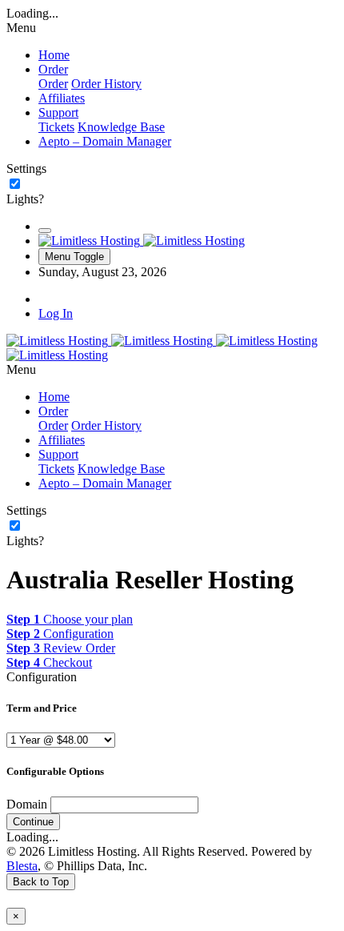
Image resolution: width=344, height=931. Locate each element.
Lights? (25, 199)
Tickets (56, 127)
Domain (26, 804)
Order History (106, 83)
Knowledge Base (121, 127)
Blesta (22, 866)
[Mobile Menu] (44, 230)
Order (53, 83)
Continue (33, 822)
